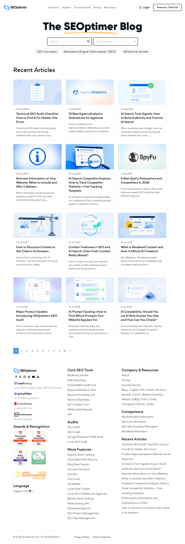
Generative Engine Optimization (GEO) (90, 51)
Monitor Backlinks (78, 399)
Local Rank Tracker (78, 489)
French (136, 394)
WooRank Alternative (134, 431)
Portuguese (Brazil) (133, 404)
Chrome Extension (78, 469)
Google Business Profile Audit (85, 437)
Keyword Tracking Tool (81, 395)
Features (53, 7)
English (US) (137, 390)
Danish (150, 390)
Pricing (97, 7)
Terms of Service (102, 537)
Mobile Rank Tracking (80, 498)
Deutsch (160, 390)
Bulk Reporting (76, 380)
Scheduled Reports (79, 508)
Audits (65, 7)
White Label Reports (79, 409)
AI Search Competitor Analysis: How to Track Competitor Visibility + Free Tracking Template (90, 184)
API (69, 414)
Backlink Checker (77, 375)
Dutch (144, 399)
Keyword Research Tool (81, 390)
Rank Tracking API (78, 503)
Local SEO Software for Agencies (87, 493)
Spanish (126, 394)
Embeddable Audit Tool (81, 385)
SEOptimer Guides (135, 51)
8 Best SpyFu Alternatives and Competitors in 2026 (141, 180)
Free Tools (73, 479)
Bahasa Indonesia (152, 394)
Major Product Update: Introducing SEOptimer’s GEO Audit (36, 316)
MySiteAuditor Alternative (137, 417)
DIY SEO (72, 474)
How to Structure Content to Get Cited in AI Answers (35, 249)
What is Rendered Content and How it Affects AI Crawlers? (142, 249)
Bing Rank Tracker (78, 464)
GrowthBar (74, 484)
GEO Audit (73, 432)
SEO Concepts (47, 51)
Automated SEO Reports (82, 459)
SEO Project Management (83, 513)
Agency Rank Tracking (80, 454)
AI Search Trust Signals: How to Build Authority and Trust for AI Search (142, 118)
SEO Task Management (81, 518)
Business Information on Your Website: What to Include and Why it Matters (36, 182)
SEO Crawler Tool (78, 404)
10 (65, 351)
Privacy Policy (82, 537)
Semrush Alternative (134, 421)
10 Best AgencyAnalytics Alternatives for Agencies (86, 116)
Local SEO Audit (77, 441)
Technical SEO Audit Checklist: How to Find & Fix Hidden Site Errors (37, 118)
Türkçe (150, 404)
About (125, 375)
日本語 (135, 399)
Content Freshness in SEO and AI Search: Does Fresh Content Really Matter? (89, 251)
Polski (152, 399)
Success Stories (82, 7)
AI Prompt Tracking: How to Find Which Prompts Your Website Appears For (87, 316)
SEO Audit (73, 427)
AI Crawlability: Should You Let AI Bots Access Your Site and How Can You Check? (140, 316)
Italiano (126, 399)
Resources (109, 7)
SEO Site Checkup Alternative (140, 426)
